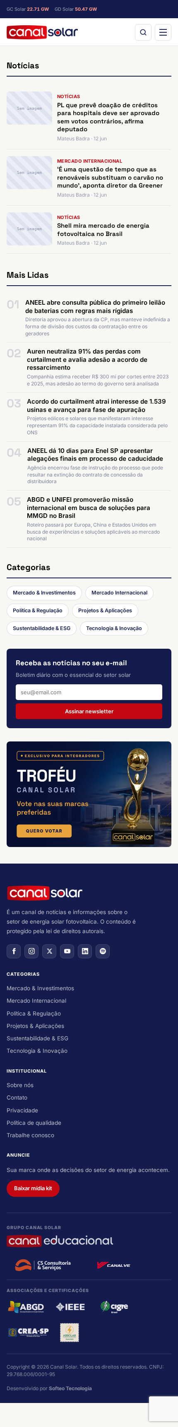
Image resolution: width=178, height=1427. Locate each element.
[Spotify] (103, 951)
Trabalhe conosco (30, 1135)
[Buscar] (143, 32)
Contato (17, 1097)
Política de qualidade (34, 1122)
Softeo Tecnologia (70, 1388)
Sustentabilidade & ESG (41, 628)
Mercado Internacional (119, 593)
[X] (49, 951)
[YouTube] (67, 951)
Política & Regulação (38, 610)
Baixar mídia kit (33, 1188)
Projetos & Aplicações (105, 610)
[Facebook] (14, 951)
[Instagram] (31, 951)
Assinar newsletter (89, 711)
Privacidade (22, 1110)
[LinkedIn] (85, 951)
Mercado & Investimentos (44, 593)
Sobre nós (20, 1085)
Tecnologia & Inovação (114, 628)
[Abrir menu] (163, 32)
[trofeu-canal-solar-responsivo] (89, 794)
